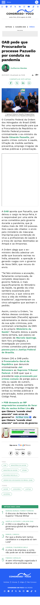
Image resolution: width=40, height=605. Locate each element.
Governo (6, 494)
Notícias (8, 27)
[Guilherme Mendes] (5, 68)
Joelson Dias (27, 521)
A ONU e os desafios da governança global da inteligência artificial (22, 526)
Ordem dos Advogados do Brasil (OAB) (17, 480)
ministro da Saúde (10, 470)
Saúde (5, 489)
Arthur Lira (24, 408)
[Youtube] (29, 7)
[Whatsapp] (2, 7)
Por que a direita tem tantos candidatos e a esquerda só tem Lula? (21, 539)
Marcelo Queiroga (26, 337)
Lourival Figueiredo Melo (17, 547)
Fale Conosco (31, 582)
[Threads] (38, 7)
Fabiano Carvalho (13, 558)
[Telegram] (7, 7)
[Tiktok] (33, 7)
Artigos (22, 582)
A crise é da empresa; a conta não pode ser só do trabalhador (21, 551)
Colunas (14, 582)
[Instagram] (24, 7)
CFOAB (24, 470)
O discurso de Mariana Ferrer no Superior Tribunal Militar (21, 514)
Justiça (28, 489)
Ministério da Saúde (18, 465)
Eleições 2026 (20, 27)
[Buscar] (36, 2)
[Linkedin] (20, 7)
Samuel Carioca (12, 534)
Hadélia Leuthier (13, 521)
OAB (4, 465)
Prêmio (32, 27)
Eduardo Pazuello (10, 475)
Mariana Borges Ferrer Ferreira (20, 511)
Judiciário (17, 489)
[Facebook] (11, 7)
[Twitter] (15, 7)
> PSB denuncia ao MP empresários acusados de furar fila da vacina (19, 405)
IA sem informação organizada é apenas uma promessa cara (21, 561)
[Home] (20, 12)
